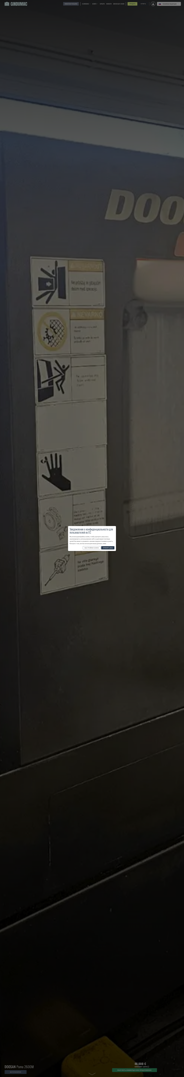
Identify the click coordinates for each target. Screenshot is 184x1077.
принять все (108, 548)
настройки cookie (91, 548)
